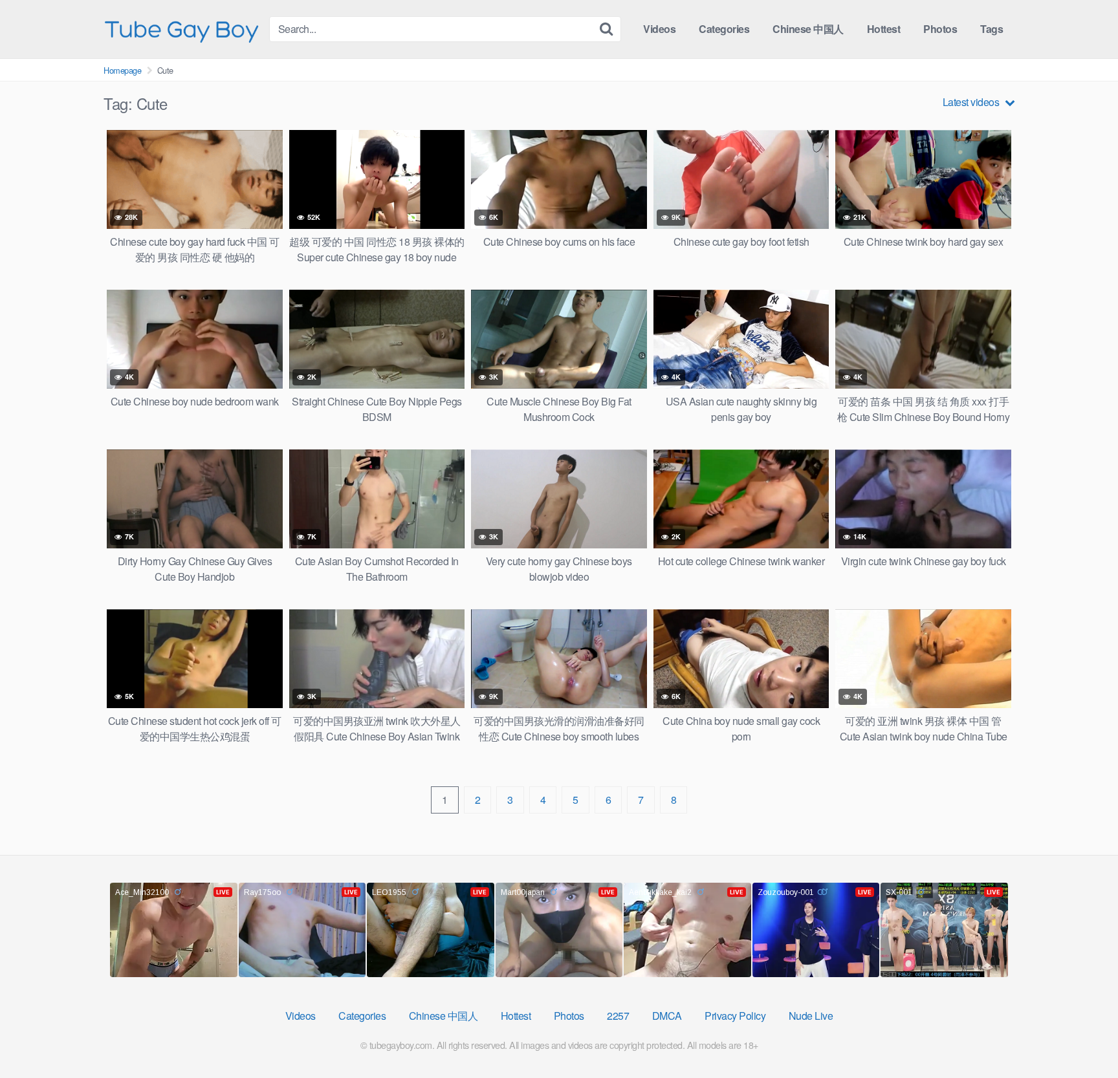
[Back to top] (1082, 1036)
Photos (940, 28)
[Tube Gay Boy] (181, 28)
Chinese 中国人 (808, 28)
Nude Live (811, 1015)
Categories (724, 28)
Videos (659, 28)
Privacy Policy (735, 1015)
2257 (618, 1015)
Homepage (122, 70)
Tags (991, 28)
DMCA (667, 1015)
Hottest (884, 28)
